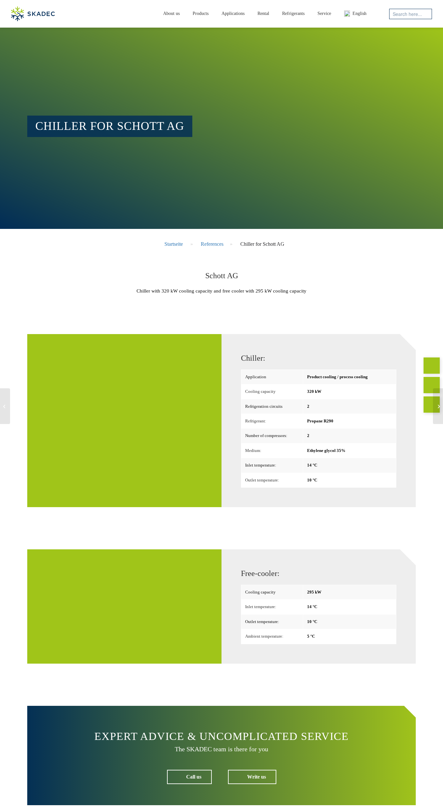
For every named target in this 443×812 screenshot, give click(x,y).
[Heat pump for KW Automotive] (438, 406)
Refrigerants (293, 13)
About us (171, 13)
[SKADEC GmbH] (33, 13)
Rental (263, 13)
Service (324, 13)
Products (201, 13)
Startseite (173, 244)
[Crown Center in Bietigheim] (5, 406)
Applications (233, 13)
